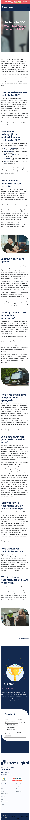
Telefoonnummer (10, 727)
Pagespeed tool (21, 281)
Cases (2, 804)
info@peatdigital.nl (6, 774)
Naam (20, 719)
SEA (2, 786)
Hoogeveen (19, 791)
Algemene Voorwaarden (25, 815)
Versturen (8, 735)
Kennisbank (4, 802)
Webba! (18, 2)
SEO (2, 789)
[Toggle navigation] (28, 7)
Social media (4, 793)
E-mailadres (21, 722)
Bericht (19, 732)
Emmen (18, 786)
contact (18, 224)
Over (2, 799)
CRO (2, 791)
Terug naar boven (24, 638)
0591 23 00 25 (5, 772)
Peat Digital (6, 555)
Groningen (19, 789)
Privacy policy (13, 815)
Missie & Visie (18, 816)
